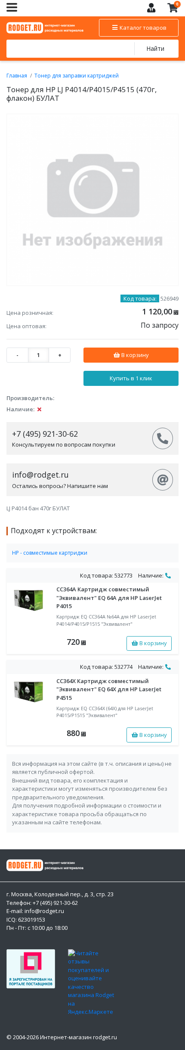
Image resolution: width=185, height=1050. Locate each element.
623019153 (31, 919)
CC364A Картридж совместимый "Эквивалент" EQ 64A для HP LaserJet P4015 (109, 597)
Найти (155, 48)
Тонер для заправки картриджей (76, 75)
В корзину (134, 355)
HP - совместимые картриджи (49, 552)
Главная (16, 75)
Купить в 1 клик (131, 378)
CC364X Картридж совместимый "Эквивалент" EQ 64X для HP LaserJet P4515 (108, 689)
